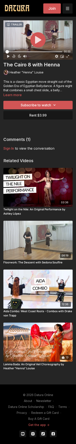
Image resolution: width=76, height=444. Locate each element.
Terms (62, 407)
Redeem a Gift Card (45, 412)
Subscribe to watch (36, 105)
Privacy (22, 412)
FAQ (51, 407)
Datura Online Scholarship (26, 407)
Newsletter (43, 401)
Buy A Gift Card (38, 418)
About (28, 401)
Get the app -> (38, 425)
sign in (8, 148)
